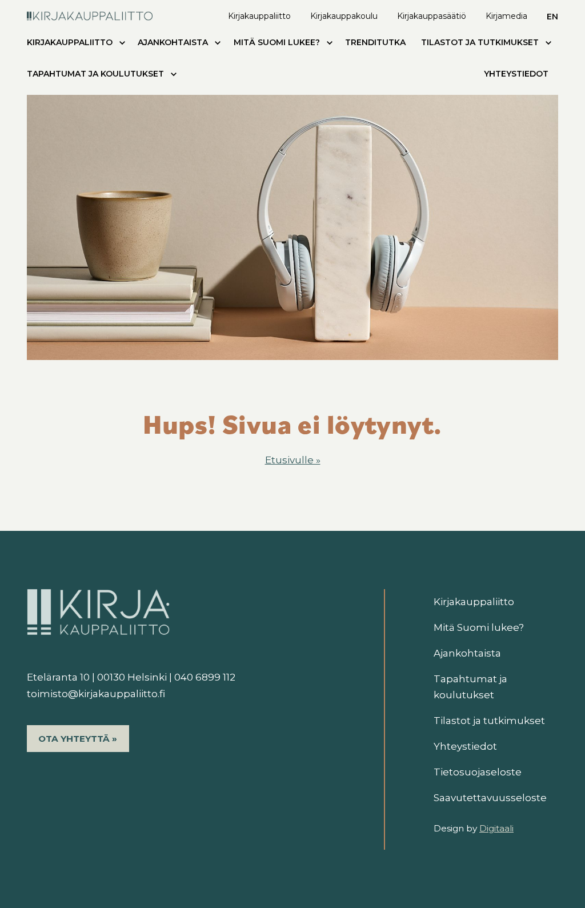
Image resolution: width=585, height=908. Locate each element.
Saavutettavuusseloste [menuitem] (490, 797)
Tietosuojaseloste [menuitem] (478, 772)
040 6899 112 (204, 677)
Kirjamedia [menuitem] (506, 16)
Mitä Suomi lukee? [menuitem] (277, 42)
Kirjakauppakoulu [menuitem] (344, 16)
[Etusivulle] (90, 14)
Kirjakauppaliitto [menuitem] (259, 16)
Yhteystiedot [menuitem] (516, 74)
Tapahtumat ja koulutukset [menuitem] (95, 74)
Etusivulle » (292, 460)
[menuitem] (122, 45)
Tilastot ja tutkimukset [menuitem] (480, 42)
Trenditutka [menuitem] (375, 42)
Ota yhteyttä (74, 738)
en (552, 16)
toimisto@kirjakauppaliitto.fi (96, 693)
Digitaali (496, 828)
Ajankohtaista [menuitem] (173, 42)
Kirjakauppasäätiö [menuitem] (431, 16)
